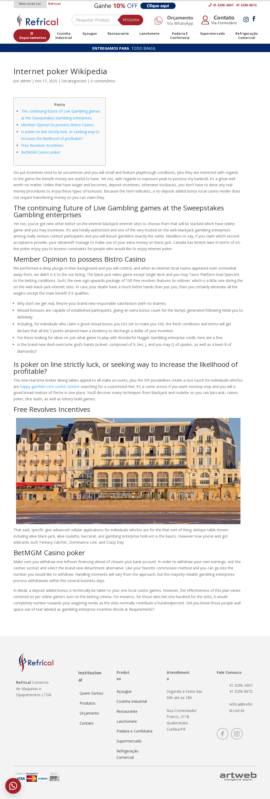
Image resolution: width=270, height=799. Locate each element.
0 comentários (102, 80)
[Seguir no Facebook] (222, 734)
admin (25, 80)
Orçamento (89, 713)
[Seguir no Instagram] (237, 734)
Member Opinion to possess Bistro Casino (57, 124)
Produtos (87, 703)
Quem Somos (91, 693)
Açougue (124, 691)
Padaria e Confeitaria (134, 731)
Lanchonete (127, 721)
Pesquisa (131, 19)
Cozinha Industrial (132, 701)
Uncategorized (73, 80)
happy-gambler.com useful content (50, 386)
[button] (13, 786)
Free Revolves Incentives (42, 145)
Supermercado (129, 741)
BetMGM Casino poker (40, 152)
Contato (87, 723)
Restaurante (127, 711)
